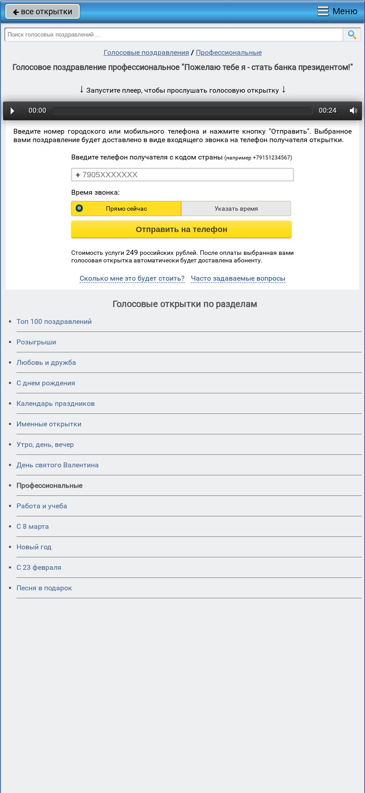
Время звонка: (95, 192)
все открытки (42, 11)
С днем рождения (45, 383)
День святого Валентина (57, 465)
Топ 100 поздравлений (54, 321)
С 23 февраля (38, 567)
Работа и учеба (41, 506)
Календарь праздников (55, 403)
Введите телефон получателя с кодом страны (181, 157)
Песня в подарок (44, 588)
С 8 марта (32, 526)
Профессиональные (229, 52)
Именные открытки (48, 424)
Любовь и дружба (46, 362)
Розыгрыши (36, 342)
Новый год (34, 547)
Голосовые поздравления (146, 52)
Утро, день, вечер (45, 444)
